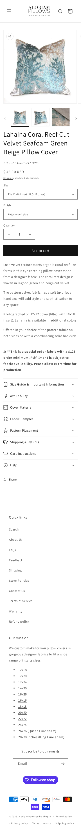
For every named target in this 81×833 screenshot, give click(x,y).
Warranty (15, 611)
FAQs (12, 550)
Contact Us (17, 591)
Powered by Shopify (40, 816)
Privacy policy (19, 823)
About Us (15, 540)
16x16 (22, 700)
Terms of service (41, 823)
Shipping (8, 177)
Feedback (16, 560)
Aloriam (23, 816)
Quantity (9, 225)
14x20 (22, 688)
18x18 (22, 706)
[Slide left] (5, 119)
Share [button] (13, 479)
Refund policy (19, 621)
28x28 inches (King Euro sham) (41, 737)
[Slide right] (76, 119)
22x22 (22, 718)
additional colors (63, 320)
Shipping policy (64, 823)
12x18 (22, 670)
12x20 (22, 676)
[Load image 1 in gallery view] (20, 117)
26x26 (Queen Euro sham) (37, 731)
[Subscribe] (63, 763)
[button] (9, 11)
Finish (7, 205)
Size (6, 185)
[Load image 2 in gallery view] (40, 117)
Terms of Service (21, 601)
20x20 (22, 712)
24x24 (22, 725)
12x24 (22, 682)
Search (14, 529)
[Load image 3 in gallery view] (61, 117)
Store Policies (19, 580)
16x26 (22, 694)
